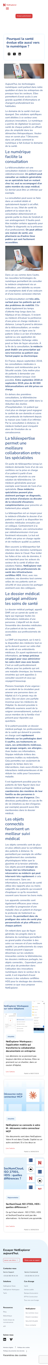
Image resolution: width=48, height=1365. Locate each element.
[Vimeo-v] (11, 1339)
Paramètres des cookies (14, 1355)
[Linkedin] (4, 1339)
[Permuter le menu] (7, 8)
